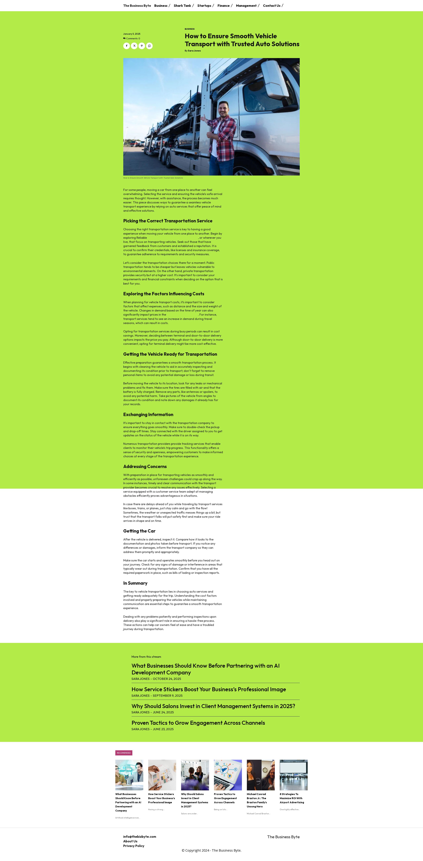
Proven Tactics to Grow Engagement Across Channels (198, 722)
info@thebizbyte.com (139, 836)
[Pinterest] (141, 46)
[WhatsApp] (149, 46)
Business (189, 29)
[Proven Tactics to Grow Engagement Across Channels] (228, 775)
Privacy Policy (133, 846)
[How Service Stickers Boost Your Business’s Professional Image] (162, 775)
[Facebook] (126, 46)
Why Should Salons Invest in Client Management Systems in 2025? (213, 706)
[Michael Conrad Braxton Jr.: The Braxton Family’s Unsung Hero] (261, 775)
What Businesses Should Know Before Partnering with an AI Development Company (206, 669)
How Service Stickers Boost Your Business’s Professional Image (209, 689)
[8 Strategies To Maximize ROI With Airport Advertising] (294, 775)
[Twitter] (134, 46)
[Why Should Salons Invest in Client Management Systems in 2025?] (195, 775)
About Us (130, 841)
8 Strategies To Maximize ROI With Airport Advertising (292, 798)
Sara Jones (194, 50)
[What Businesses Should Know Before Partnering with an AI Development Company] (129, 775)
